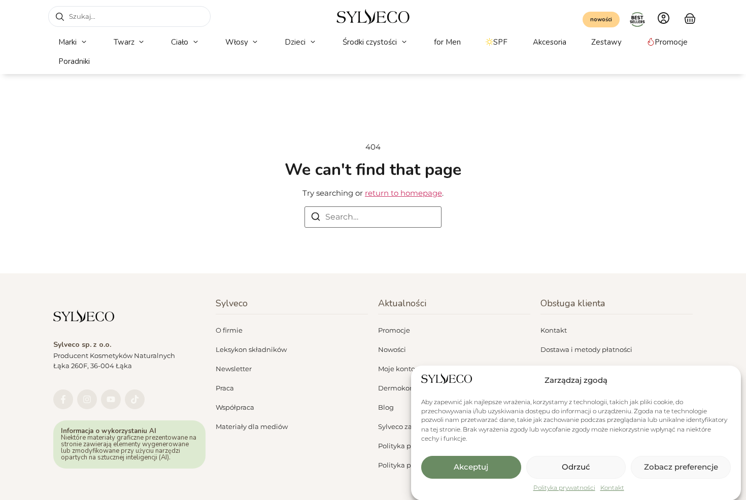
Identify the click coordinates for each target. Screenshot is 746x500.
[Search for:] (373, 217)
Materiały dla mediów (252, 426)
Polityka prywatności (564, 487)
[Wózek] (690, 17)
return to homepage (403, 193)
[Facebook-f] (63, 399)
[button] (73, 42)
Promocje (394, 330)
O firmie (229, 330)
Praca (225, 388)
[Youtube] (111, 399)
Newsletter (234, 369)
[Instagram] (87, 399)
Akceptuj (471, 467)
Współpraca (235, 407)
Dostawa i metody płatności (586, 349)
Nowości (392, 349)
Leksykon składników (251, 349)
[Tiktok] (135, 399)
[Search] (315, 218)
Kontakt (612, 487)
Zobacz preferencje (681, 467)
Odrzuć (576, 467)
